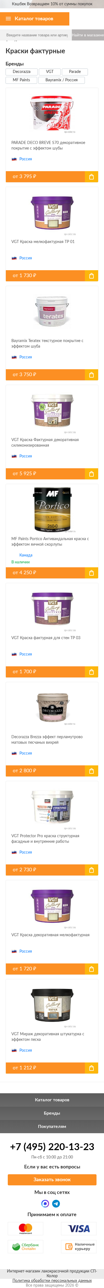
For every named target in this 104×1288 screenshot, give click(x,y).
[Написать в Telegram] (56, 1204)
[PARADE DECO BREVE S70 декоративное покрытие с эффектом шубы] (52, 176)
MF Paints (21, 80)
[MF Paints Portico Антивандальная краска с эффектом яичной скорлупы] (52, 572)
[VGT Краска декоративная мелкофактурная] (52, 969)
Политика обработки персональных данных (52, 1281)
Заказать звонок (52, 1179)
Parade (75, 72)
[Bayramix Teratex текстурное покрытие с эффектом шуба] (52, 374)
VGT (50, 72)
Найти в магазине (88, 35)
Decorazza (22, 72)
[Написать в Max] (45, 1204)
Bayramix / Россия (61, 80)
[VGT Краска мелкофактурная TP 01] (52, 275)
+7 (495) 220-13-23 (52, 1147)
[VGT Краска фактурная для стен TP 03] (52, 671)
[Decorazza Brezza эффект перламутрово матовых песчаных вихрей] (52, 770)
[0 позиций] (96, 13)
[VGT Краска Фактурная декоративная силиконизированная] (52, 473)
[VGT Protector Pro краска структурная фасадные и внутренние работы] (52, 869)
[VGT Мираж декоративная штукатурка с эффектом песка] (52, 1068)
